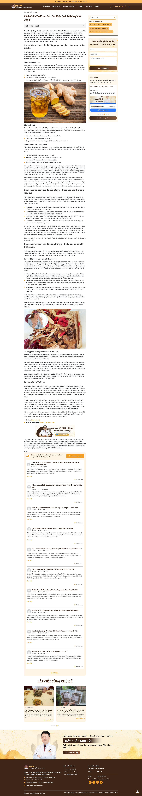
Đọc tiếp (29, 476)
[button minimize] (84, 26)
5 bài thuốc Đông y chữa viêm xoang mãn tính (100, 24)
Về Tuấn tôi (46, 6)
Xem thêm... (55, 673)
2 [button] (53, 725)
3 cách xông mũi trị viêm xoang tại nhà (99, 28)
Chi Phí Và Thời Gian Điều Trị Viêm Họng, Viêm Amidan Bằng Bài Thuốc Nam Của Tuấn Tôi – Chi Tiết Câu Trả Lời (38, 711)
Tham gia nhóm (104, 110)
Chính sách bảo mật (70, 769)
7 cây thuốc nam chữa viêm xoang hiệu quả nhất (101, 31)
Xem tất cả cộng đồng (103, 118)
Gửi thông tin (103, 68)
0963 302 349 (29, 780)
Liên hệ (97, 6)
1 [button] (51, 725)
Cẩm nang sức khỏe (69, 6)
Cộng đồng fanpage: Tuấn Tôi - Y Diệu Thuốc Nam (39, 782)
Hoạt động (89, 6)
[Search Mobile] (128, 6)
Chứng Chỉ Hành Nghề (71, 774)
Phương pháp (33, 12)
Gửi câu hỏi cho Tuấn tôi (75, 456)
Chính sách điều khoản (71, 772)
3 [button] (55, 725)
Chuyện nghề (56, 6)
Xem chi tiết (47, 718)
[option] (39, 704)
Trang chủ (26, 12)
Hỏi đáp (81, 6)
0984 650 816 (35, 420)
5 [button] (59, 725)
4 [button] (57, 725)
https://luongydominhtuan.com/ (34, 785)
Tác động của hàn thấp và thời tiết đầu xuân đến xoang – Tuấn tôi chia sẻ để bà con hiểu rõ (70, 711)
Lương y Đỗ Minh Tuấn (47, 422)
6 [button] (108, 114)
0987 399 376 (38, 780)
